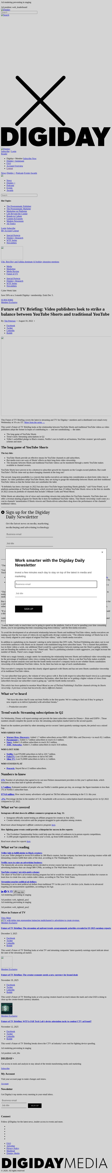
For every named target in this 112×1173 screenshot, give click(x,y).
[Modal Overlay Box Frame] (56, 586)
